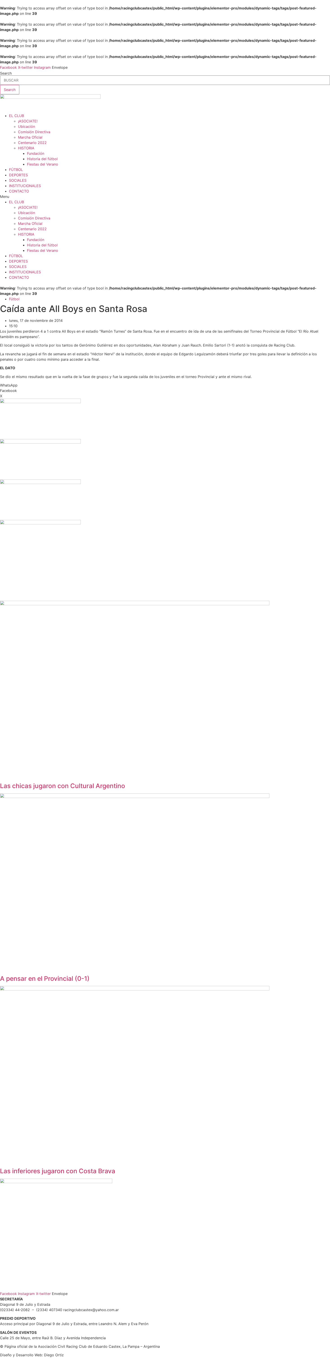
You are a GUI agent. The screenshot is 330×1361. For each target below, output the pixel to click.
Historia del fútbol (42, 159)
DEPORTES (18, 175)
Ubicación (26, 126)
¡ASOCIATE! (27, 121)
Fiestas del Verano (42, 164)
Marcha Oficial (30, 137)
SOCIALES (17, 180)
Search (6, 73)
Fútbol (14, 299)
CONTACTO (19, 191)
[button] (165, 196)
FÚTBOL (16, 169)
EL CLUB (16, 115)
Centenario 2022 (32, 142)
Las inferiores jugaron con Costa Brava (57, 1171)
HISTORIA (26, 148)
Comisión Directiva (34, 132)
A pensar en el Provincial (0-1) (45, 978)
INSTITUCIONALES (25, 185)
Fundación (35, 153)
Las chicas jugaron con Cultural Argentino (62, 786)
